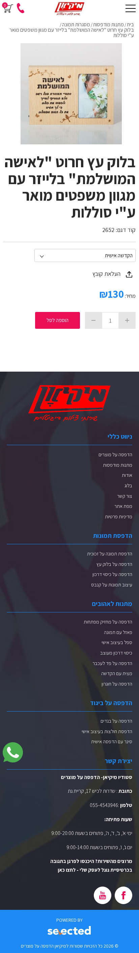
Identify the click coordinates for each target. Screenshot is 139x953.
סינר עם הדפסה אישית (111, 741)
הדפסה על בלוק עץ (114, 564)
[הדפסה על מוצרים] (69, 8)
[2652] (71, 93)
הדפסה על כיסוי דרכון (112, 574)
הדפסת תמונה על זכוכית (109, 553)
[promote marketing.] (70, 931)
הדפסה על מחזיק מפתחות (108, 621)
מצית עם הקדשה (116, 673)
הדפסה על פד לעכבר (112, 663)
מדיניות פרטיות (118, 516)
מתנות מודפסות (117, 465)
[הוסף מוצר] (127, 320)
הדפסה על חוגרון (117, 684)
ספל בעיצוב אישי (117, 642)
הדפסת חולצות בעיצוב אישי (107, 731)
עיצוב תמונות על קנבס (111, 584)
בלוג (128, 485)
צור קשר (124, 496)
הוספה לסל (57, 320)
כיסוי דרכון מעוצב (116, 652)
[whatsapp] (13, 752)
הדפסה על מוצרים (115, 454)
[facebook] (123, 895)
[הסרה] (93, 320)
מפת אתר (123, 506)
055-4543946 (104, 805)
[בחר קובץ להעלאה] (129, 274)
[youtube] (102, 895)
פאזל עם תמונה (118, 632)
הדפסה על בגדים (116, 721)
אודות (127, 475)
